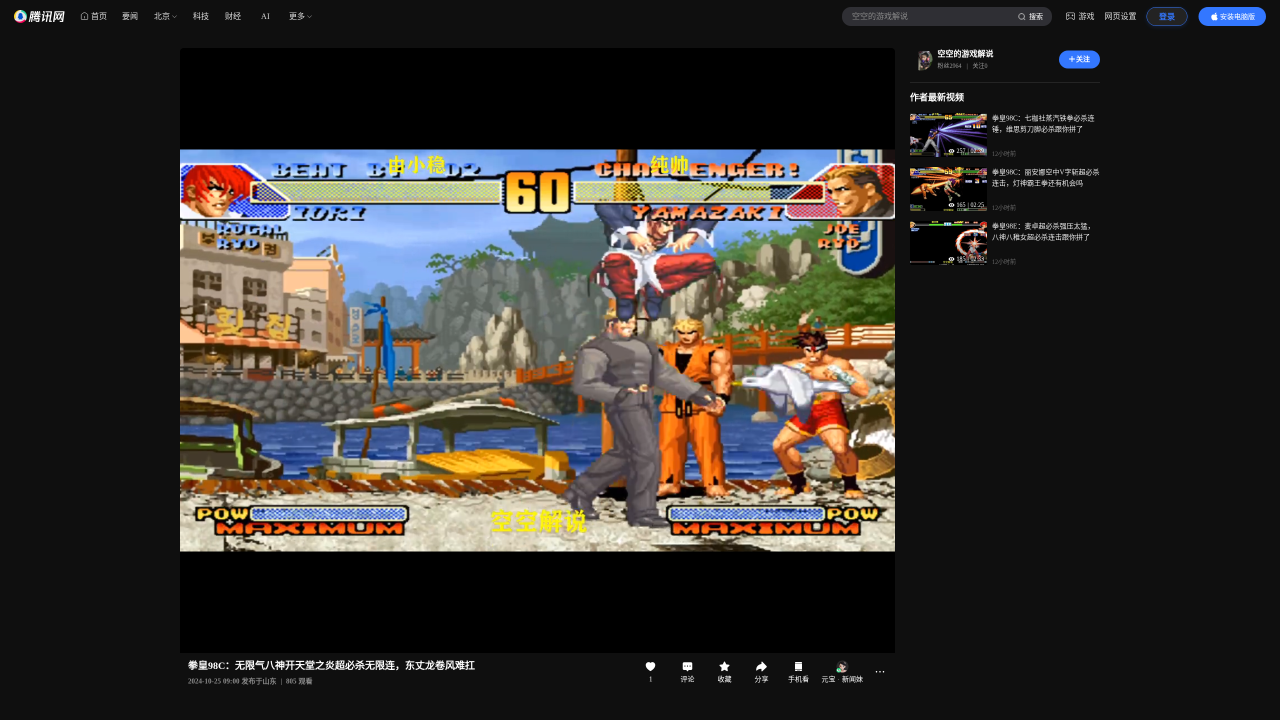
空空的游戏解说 (966, 54)
